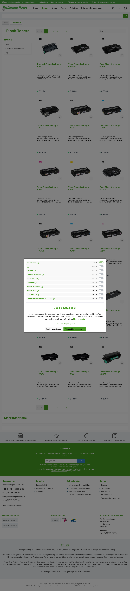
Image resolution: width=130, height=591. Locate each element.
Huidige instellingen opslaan (65, 324)
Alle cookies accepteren (74, 329)
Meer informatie (79, 319)
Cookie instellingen (53, 329)
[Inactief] (101, 266)
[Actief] (101, 262)
